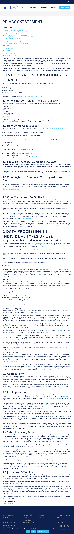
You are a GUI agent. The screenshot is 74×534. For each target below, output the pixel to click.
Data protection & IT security (54, 398)
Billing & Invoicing (27, 514)
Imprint (5, 514)
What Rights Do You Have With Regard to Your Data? (19, 37)
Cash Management (27, 519)
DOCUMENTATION (52, 2)
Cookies (8, 45)
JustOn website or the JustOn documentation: (54, 128)
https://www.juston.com (40, 243)
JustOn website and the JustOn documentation (57, 200)
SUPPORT (60, 2)
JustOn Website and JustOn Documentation (17, 43)
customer (28, 155)
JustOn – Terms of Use (9, 503)
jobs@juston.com (38, 395)
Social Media (9, 48)
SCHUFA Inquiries (27, 520)
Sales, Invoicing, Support (11, 53)
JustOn (4, 13)
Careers (41, 517)
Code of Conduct (7, 519)
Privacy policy (43, 531)
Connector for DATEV (28, 522)
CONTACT (65, 2)
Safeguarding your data (57, 347)
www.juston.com (7, 116)
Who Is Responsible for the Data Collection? (17, 32)
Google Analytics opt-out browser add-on (31, 344)
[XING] (57, 526)
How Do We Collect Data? (12, 33)
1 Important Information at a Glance (13, 30)
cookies (14, 215)
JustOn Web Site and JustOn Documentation (28, 168)
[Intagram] (68, 526)
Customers (42, 514)
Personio (65, 396)
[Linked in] (61, 526)
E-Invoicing (25, 517)
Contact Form (8, 50)
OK (28, 531)
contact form (27, 152)
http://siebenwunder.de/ (48, 405)
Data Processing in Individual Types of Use (15, 42)
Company (42, 519)
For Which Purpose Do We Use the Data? (16, 35)
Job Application (9, 52)
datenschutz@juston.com (14, 121)
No (34, 531)
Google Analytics (10, 47)
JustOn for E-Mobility (10, 55)
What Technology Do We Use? (13, 38)
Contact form (60, 522)
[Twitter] (64, 526)
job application (28, 153)
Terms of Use (6, 517)
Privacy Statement (8, 515)
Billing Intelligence (27, 515)
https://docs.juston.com (42, 250)
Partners (41, 515)
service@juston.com (8, 115)
